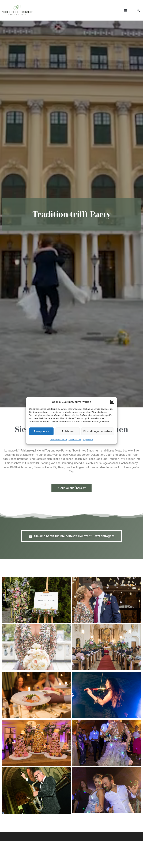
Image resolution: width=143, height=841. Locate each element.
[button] (112, 402)
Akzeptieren (41, 431)
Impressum (88, 439)
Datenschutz (75, 439)
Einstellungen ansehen (97, 431)
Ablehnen (68, 431)
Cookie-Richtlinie (58, 439)
